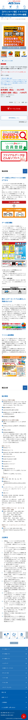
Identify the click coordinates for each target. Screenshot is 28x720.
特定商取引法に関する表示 (7, 715)
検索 (24, 7)
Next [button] (27, 635)
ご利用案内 (4, 702)
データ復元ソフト (6, 649)
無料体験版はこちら (14, 117)
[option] (6, 635)
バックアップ (5, 663)
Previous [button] (1, 635)
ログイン (17, 7)
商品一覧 (4, 692)
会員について (5, 697)
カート (10, 7)
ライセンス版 (5, 682)
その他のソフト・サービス (7, 668)
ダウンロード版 (8, 17)
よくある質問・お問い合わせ (8, 707)
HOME (2, 17)
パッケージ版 (5, 677)
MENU (3, 7)
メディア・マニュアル (6, 687)
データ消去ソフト (6, 653)
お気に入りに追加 (8, 60)
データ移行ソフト (6, 658)
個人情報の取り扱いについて (7, 712)
